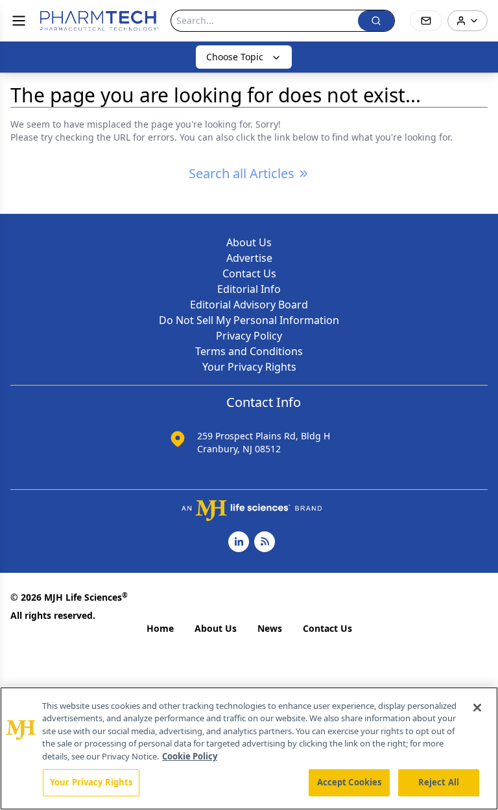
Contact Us (249, 273)
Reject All (438, 782)
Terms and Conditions (249, 351)
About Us (249, 242)
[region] (249, 748)
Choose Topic (234, 57)
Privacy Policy (249, 336)
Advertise (249, 258)
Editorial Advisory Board (249, 304)
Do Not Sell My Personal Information (249, 320)
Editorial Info (249, 289)
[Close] (477, 707)
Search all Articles (241, 173)
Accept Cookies (349, 782)
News (269, 628)
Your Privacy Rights (249, 367)
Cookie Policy (189, 756)
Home (160, 628)
